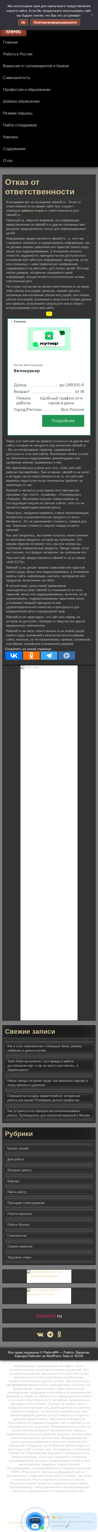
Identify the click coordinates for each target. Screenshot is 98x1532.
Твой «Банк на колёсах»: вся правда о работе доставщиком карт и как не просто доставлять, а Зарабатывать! (42, 1066)
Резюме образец (17, 113)
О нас (8, 161)
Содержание (14, 149)
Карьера (10, 137)
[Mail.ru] (66, 655)
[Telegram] (49, 655)
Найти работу (17, 1192)
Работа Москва (18, 1224)
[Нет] (92, 15)
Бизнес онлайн (18, 1148)
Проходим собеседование (26, 1203)
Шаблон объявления (21, 101)
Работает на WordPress (44, 1356)
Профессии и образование (27, 90)
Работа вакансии (19, 1214)
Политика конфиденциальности (55, 22)
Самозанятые (17, 1235)
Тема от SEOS (72, 1356)
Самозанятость (16, 78)
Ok (23, 22)
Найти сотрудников (20, 125)
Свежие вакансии (19, 1246)
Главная (10, 42)
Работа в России (17, 54)
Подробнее (63, 421)
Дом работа (15, 1159)
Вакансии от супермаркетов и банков (36, 66)
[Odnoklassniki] (31, 655)
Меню (13, 31)
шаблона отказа (32, 210)
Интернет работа (19, 1170)
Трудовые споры (19, 1257)
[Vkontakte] (13, 655)
